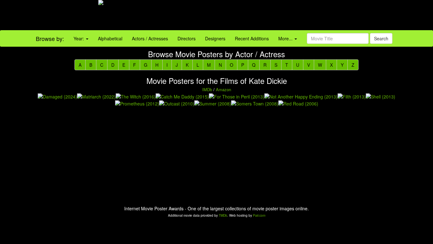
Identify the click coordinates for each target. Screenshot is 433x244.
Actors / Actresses (150, 38)
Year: (79, 38)
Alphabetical (110, 38)
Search (381, 38)
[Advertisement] (270, 16)
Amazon (223, 89)
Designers (215, 38)
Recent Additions (252, 38)
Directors (187, 38)
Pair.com (259, 215)
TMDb (223, 215)
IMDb (207, 89)
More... (286, 38)
